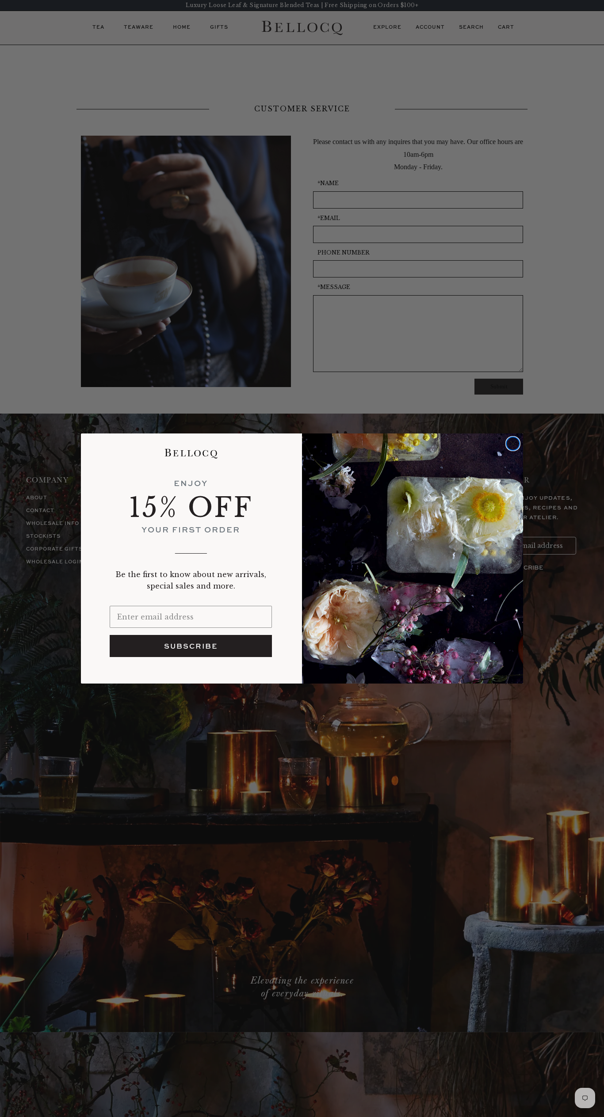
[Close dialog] (513, 443)
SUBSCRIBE (191, 646)
